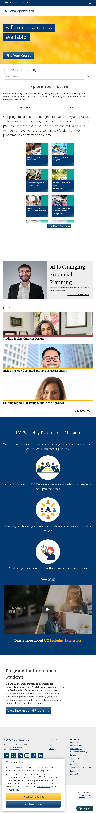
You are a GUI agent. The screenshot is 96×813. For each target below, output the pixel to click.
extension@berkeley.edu (14, 749)
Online (51, 745)
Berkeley (52, 742)
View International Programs (28, 710)
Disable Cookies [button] (33, 804)
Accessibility (75, 748)
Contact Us (75, 774)
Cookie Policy (43, 786)
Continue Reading (79, 294)
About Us (74, 742)
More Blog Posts (83, 410)
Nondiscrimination (78, 752)
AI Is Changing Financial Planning (67, 274)
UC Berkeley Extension (62, 640)
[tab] (25, 107)
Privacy (73, 755)
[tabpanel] (48, 174)
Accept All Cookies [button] (33, 796)
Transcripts (75, 758)
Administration (76, 745)
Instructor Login (22, 2)
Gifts (72, 761)
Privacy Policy (12, 789)
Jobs (72, 764)
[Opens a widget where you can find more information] (85, 809)
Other (51, 748)
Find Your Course (18, 55)
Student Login (9, 2)
